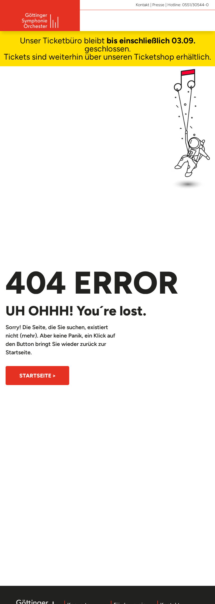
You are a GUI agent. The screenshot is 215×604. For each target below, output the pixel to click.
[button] (206, 20)
